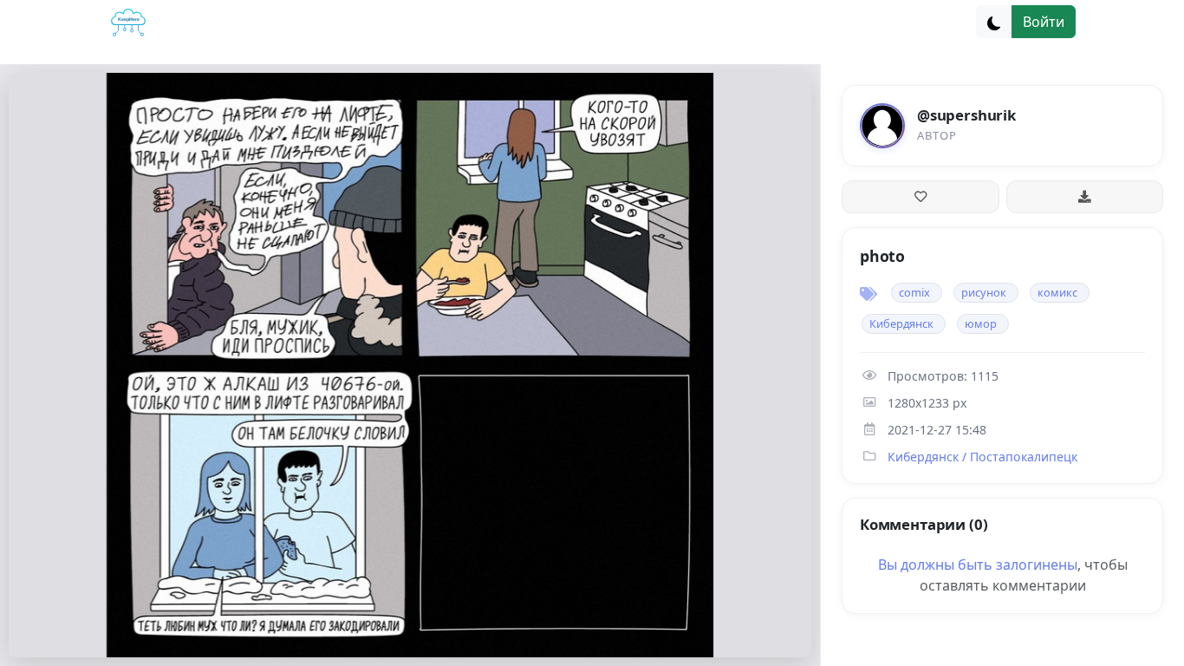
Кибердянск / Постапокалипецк (982, 456)
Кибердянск (901, 323)
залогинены (1036, 564)
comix (914, 292)
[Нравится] (920, 196)
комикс (1057, 292)
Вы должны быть (937, 564)
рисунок (983, 292)
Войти (1043, 21)
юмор (981, 323)
